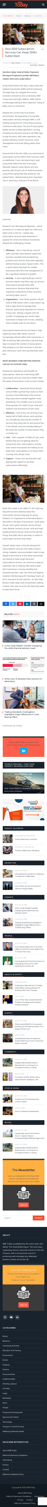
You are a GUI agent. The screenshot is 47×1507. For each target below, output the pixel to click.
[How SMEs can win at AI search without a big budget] (8, 885)
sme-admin (15, 63)
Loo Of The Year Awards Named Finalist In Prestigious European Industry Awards (28, 1002)
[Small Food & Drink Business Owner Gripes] (8, 1098)
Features (33, 65)
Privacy (6, 1465)
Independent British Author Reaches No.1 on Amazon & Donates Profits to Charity (26, 1065)
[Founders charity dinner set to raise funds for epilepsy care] (8, 1076)
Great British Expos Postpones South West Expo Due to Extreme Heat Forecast (29, 1040)
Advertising (7, 1460)
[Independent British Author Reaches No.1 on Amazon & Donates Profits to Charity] (8, 1062)
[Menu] (4, 5)
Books (5, 1336)
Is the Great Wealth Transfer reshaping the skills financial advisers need (23, 647)
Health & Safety (9, 1379)
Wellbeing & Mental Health (13, 1431)
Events (5, 1360)
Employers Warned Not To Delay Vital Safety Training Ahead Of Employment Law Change (28, 987)
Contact (6, 1469)
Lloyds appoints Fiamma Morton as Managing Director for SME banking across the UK (29, 963)
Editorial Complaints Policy (13, 1474)
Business (6, 1341)
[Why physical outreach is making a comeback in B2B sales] (8, 873)
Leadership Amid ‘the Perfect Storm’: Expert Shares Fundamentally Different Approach (29, 1135)
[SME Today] (21, 4)
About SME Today (10, 1450)
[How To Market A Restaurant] (8, 1111)
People (5, 1407)
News (5, 1403)
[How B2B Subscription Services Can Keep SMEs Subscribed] (23, 34)
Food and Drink (9, 1374)
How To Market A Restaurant (27, 1111)
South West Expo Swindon (26, 839)
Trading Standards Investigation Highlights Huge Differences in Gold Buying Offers (21, 714)
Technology (7, 1422)
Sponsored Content (10, 1417)
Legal (5, 1393)
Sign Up (23, 1205)
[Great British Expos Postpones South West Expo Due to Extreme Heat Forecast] (8, 1038)
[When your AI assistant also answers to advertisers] (23, 664)
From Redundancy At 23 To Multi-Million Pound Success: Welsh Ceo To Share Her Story (29, 949)
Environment (8, 1355)
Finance (41, 65)
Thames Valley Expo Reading (27, 850)
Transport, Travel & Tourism (13, 1427)
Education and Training (12, 1350)
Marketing (7, 1398)
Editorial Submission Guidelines (15, 1455)
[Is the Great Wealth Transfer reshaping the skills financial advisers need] (23, 631)
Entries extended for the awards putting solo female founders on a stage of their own (29, 1026)
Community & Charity (11, 1346)
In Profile (6, 1388)
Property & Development (13, 1412)
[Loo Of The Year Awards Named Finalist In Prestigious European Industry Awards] (8, 999)
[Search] (43, 5)
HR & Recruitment (10, 1384)
